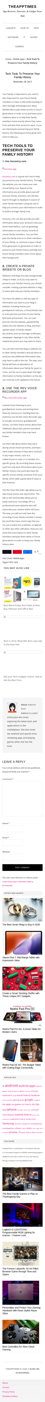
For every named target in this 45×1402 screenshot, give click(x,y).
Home (8, 59)
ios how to (26, 1104)
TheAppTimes (22, 7)
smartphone (25, 1124)
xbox (34, 1132)
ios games (16, 1104)
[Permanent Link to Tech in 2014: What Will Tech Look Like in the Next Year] (24, 617)
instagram (36, 1100)
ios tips (35, 1104)
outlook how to (23, 1114)
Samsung (8, 1123)
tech (16, 562)
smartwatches (8, 1128)
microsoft (35, 1110)
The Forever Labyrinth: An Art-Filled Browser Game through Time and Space (20, 1271)
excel (14, 1095)
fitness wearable (7, 1100)
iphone (12, 1109)
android (11, 1085)
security (17, 1124)
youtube (39, 1132)
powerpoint (6, 1119)
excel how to (23, 1095)
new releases (8, 1114)
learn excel (27, 1110)
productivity (31, 1119)
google (29, 1099)
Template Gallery (10, 1396)
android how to (13, 1091)
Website (6, 851)
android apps (26, 1086)
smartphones (36, 1123)
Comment (7, 779)
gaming (16, 1100)
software (18, 1128)
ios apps (6, 1104)
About (5, 1383)
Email (5, 837)
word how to (26, 1132)
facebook (35, 1095)
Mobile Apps (19, 59)
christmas (27, 1091)
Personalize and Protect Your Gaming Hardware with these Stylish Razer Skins (21, 1310)
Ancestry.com (8, 176)
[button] (29, 46)
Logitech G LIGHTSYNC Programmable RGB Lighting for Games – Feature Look (18, 1232)
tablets (29, 1128)
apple (21, 1091)
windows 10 (15, 1132)
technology (35, 1128)
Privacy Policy (8, 1391)
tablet (24, 1128)
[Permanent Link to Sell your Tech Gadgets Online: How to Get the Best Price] (24, 653)
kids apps (20, 1110)
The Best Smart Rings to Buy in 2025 (21, 924)
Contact (5, 1387)
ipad (4, 1109)
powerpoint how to (17, 1119)
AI (3, 1086)
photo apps (35, 1115)
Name (6, 823)
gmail (22, 1100)
